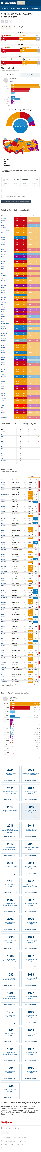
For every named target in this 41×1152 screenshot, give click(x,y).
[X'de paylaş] (3, 21)
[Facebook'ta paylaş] (7, 21)
